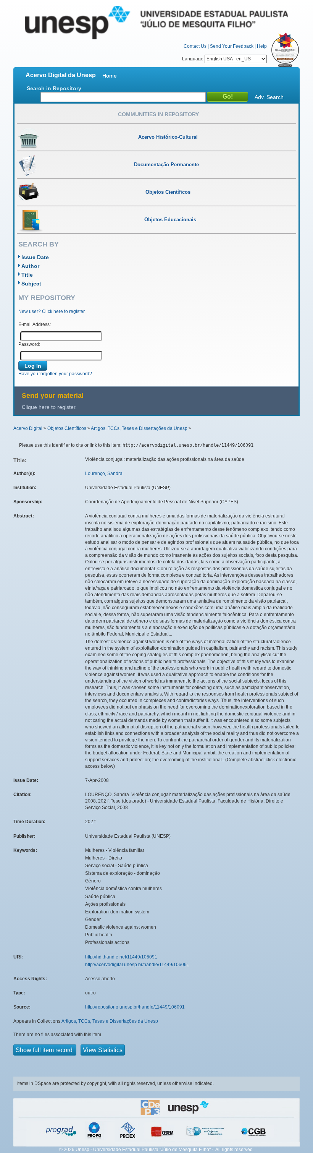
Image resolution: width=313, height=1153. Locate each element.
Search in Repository (54, 88)
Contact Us (195, 46)
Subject (31, 284)
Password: (29, 344)
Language (193, 59)
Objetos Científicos (66, 428)
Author (30, 266)
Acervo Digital (27, 428)
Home (109, 76)
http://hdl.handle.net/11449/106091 (121, 957)
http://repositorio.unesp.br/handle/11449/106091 (135, 1007)
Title (27, 275)
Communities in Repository (158, 114)
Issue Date (35, 257)
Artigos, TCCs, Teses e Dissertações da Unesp (139, 428)
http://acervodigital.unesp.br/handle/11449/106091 (137, 964)
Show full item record (45, 1050)
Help (262, 46)
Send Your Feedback (231, 46)
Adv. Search (269, 97)
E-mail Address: (34, 324)
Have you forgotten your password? (55, 373)
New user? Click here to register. (52, 311)
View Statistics (103, 1050)
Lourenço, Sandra (104, 473)
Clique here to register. (49, 407)
